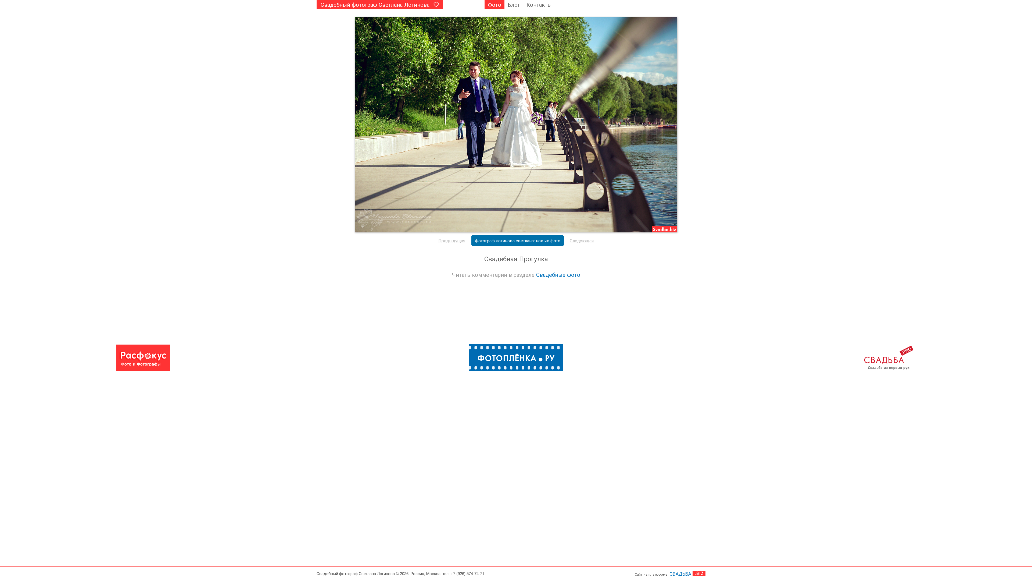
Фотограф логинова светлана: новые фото (517, 241)
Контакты (539, 4)
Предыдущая (451, 241)
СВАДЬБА (680, 573)
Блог (514, 4)
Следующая (582, 241)
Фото (494, 4)
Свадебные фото (558, 274)
